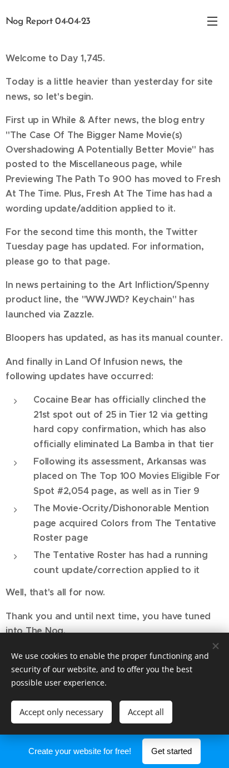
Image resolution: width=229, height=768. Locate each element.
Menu (212, 20)
